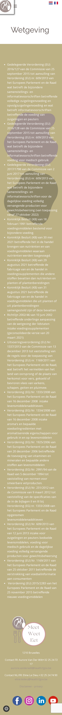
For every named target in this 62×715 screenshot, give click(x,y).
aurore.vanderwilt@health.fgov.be (31, 668)
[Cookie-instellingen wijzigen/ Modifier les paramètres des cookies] (6, 709)
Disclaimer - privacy (31, 686)
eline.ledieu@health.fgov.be (31, 679)
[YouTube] (53, 701)
